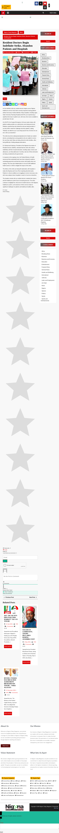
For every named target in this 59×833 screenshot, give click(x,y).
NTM (18, 52)
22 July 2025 (9, 624)
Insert (1, 832)
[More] (25, 104)
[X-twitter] (41, 3)
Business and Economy (48, 65)
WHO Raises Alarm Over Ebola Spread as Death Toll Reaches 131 (47, 136)
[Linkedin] (10, 104)
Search (48, 34)
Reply (2, 822)
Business (44, 61)
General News (45, 78)
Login (5, 549)
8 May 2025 (28, 642)
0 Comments (10, 626)
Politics (44, 102)
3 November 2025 (9, 52)
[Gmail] (19, 104)
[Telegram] (16, 104)
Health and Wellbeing (47, 82)
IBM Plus (56, 808)
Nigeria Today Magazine (10, 32)
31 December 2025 (11, 690)
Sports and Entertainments (46, 107)
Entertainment (45, 71)
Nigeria (43, 99)
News (21, 32)
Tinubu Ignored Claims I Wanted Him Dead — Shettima (48, 177)
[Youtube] (45, 3)
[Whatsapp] (13, 104)
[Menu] (23, 13)
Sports (50, 102)
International (45, 85)
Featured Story (45, 75)
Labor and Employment (48, 92)
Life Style (44, 95)
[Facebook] (36, 3)
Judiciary (44, 88)
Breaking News (46, 58)
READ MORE (8, 646)
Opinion (51, 99)
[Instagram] (45, 7)
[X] (7, 104)
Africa (43, 54)
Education (44, 68)
